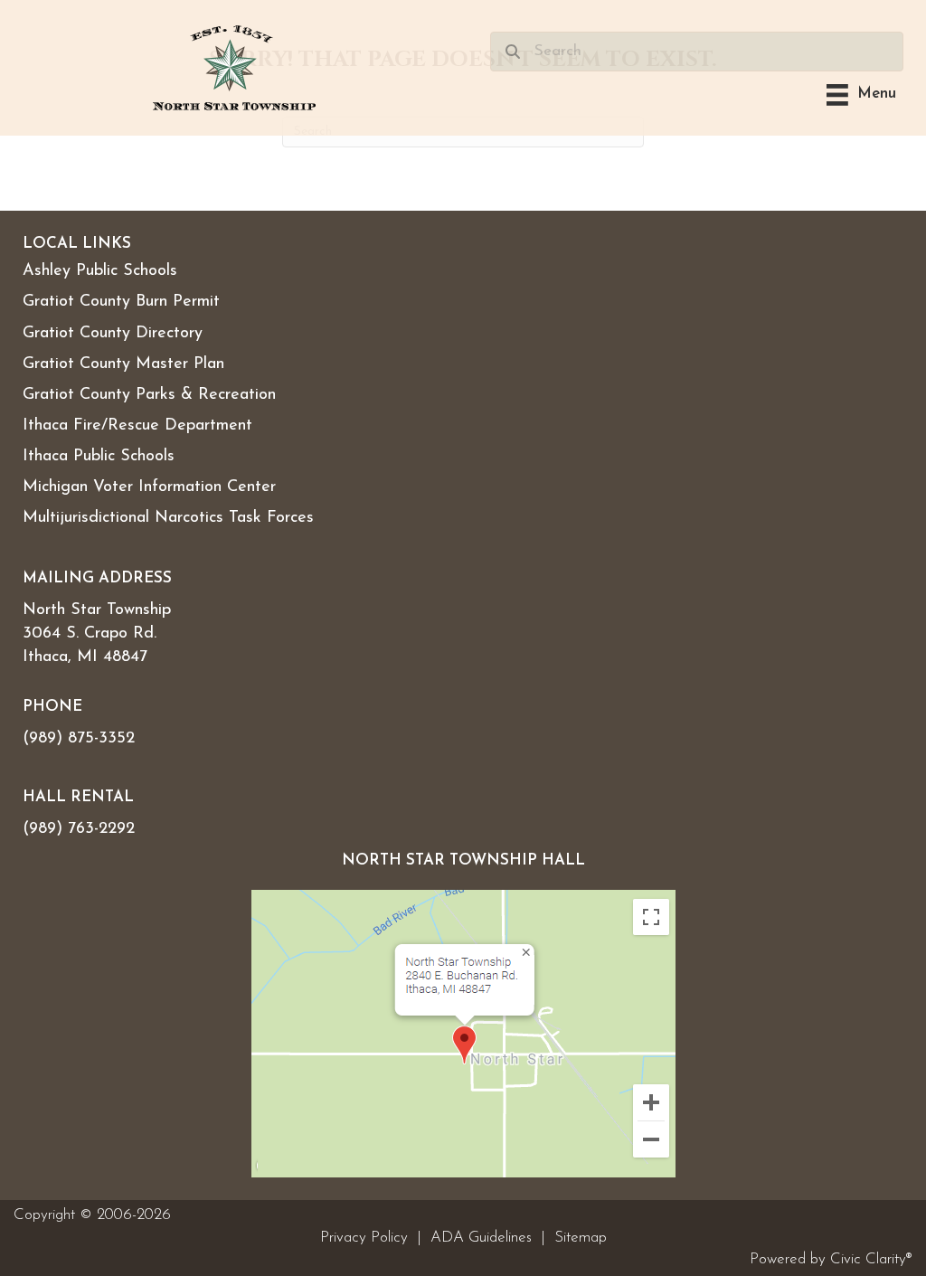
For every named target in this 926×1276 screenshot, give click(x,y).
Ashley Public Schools (100, 271)
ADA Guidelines (481, 1237)
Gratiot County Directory (113, 334)
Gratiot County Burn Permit (121, 302)
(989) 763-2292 (79, 829)
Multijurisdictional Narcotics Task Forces (168, 518)
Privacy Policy (364, 1237)
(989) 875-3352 (79, 739)
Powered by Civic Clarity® (831, 1259)
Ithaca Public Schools (99, 457)
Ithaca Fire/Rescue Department (137, 426)
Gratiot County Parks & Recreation (149, 395)
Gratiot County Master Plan (123, 364)
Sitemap (580, 1237)
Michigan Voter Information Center (149, 487)
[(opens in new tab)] (463, 1033)
